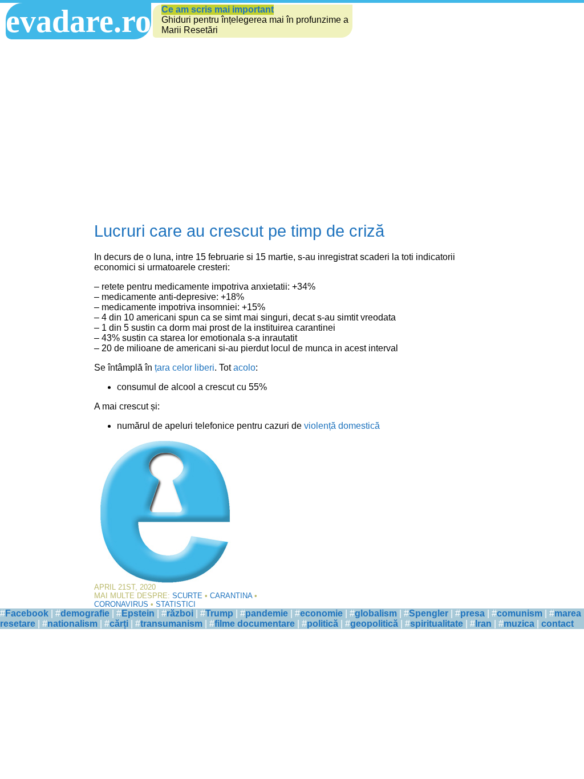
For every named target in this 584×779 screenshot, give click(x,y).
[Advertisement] (292, 130)
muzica (519, 623)
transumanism (171, 623)
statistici (176, 604)
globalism (376, 613)
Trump (219, 613)
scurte (187, 595)
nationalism (72, 623)
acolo (244, 367)
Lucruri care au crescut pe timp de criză (239, 231)
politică (322, 623)
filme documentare (254, 623)
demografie (85, 613)
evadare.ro (78, 21)
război (180, 613)
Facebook (26, 613)
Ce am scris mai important (217, 9)
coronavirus (121, 604)
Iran (483, 623)
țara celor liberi (184, 367)
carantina (231, 595)
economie (321, 613)
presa (472, 613)
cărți (119, 623)
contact (557, 623)
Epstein (138, 613)
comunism (519, 613)
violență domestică (342, 426)
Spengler (428, 613)
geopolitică (374, 623)
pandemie (266, 613)
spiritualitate (436, 623)
